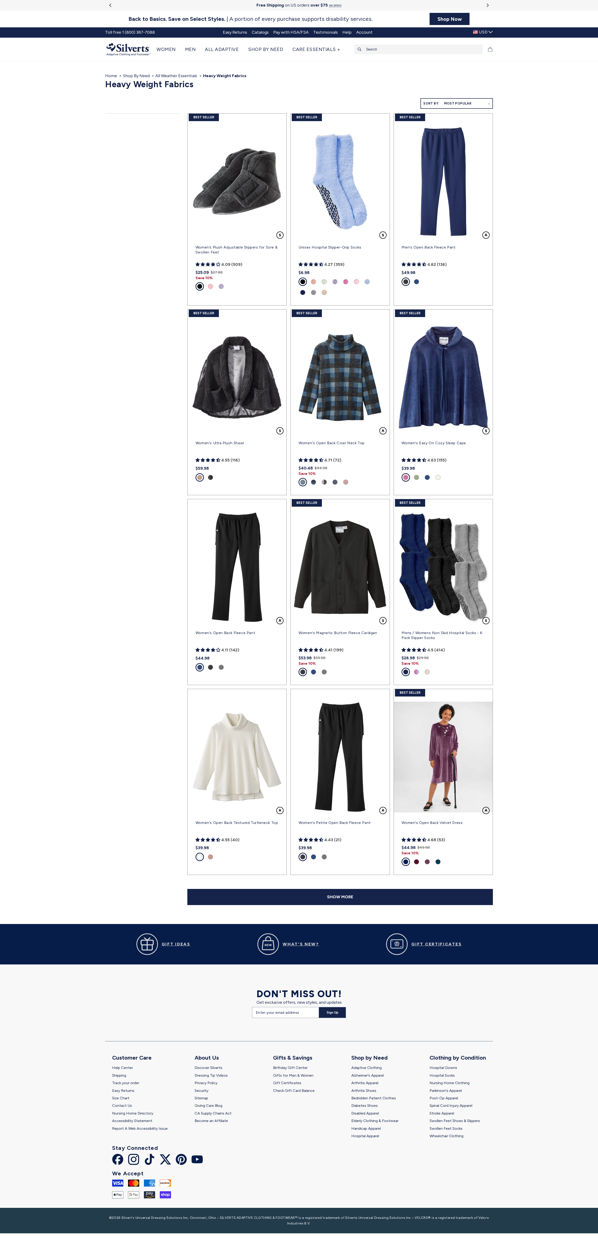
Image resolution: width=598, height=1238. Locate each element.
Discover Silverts (208, 1067)
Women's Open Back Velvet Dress (432, 822)
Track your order (125, 1083)
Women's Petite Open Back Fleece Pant (335, 822)
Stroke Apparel (442, 1113)
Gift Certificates (287, 1083)
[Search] (359, 49)
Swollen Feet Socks (446, 1128)
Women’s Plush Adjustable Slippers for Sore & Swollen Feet (237, 249)
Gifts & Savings (292, 1057)
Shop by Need (369, 1057)
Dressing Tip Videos (211, 1075)
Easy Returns (123, 1090)
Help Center (122, 1067)
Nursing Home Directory (132, 1113)
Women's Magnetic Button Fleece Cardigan (338, 633)
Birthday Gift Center (290, 1067)
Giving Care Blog (208, 1105)
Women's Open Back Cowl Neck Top (332, 443)
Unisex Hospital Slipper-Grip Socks (330, 247)
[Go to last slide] (110, 5)
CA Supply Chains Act (213, 1113)
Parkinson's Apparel (446, 1090)
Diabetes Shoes (364, 1105)
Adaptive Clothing (366, 1067)
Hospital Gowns (443, 1067)
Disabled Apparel (365, 1113)
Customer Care (132, 1057)
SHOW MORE (340, 896)
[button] (168, 49)
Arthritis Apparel (364, 1083)
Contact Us (122, 1105)
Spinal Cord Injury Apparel (451, 1105)
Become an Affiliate (211, 1121)
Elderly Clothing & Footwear (375, 1121)
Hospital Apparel (365, 1136)
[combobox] (418, 49)
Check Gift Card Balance (294, 1090)
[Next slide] (487, 5)
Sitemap (201, 1098)
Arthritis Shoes (363, 1090)
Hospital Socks (442, 1075)
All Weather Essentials (176, 75)
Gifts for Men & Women (293, 1075)
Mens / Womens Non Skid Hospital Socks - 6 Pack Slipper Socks (442, 635)
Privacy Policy (206, 1083)
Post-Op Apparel (444, 1098)
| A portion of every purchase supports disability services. (250, 19)
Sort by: (431, 103)
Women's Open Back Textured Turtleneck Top (237, 822)
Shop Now (450, 19)
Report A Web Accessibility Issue (140, 1128)
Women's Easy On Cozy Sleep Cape (434, 443)
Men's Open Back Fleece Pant (429, 247)
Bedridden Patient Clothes (373, 1098)
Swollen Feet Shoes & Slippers (455, 1121)
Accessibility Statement (132, 1121)
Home (111, 75)
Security (201, 1090)
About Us (207, 1057)
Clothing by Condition (458, 1057)
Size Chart (120, 1098)
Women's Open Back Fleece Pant (225, 633)
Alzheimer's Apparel (367, 1075)
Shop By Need (136, 75)
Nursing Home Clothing (450, 1083)
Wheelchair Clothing (446, 1136)
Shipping (119, 1075)
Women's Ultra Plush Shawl (220, 443)
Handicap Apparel (366, 1128)
